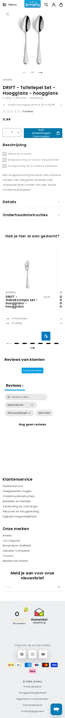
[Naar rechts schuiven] (40, 72)
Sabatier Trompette (16, 551)
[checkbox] (44, 413)
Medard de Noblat (15, 561)
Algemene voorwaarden (32, 699)
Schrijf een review (32, 370)
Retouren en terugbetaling (21, 511)
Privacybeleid (32, 686)
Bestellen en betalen (17, 501)
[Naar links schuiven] (25, 72)
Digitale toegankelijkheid (20, 516)
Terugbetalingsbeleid (33, 692)
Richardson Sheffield (17, 545)
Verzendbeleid (32, 705)
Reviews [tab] (15, 385)
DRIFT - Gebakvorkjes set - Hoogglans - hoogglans (22, 301)
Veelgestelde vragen (17, 491)
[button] (9, 5)
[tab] (8, 343)
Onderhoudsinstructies (19, 496)
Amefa (7, 535)
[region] (32, 294)
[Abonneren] (58, 587)
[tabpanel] (32, 429)
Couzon (8, 556)
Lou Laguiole (11, 540)
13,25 (47, 297)
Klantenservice (13, 486)
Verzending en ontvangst (20, 506)
